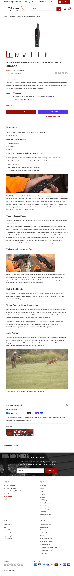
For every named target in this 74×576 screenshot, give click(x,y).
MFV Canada (44, 536)
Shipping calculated (19, 99)
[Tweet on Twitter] (63, 73)
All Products (12, 16)
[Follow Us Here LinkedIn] (22, 564)
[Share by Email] (66, 73)
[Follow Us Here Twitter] (8, 564)
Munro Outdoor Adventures (48, 547)
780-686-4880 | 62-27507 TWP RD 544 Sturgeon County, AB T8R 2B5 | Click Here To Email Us (31, 2)
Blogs (42, 488)
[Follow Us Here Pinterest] (15, 564)
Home (5, 16)
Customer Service (9, 533)
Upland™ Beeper (17, 207)
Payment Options (9, 536)
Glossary (43, 497)
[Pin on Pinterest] (59, 73)
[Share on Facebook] (56, 73)
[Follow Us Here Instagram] (11, 564)
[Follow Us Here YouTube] (18, 564)
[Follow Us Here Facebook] (5, 564)
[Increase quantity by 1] (25, 105)
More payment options (53, 116)
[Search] (58, 9)
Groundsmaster (45, 530)
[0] (69, 9)
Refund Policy (44, 509)
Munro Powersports (46, 550)
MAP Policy (43, 500)
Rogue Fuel (43, 553)
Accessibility (8, 524)
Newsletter (65, 2)
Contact (42, 494)
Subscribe (51, 470)
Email (5, 499)
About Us (43, 485)
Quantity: (9, 105)
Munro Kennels (45, 544)
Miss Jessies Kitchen (46, 541)
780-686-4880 (8, 496)
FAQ (5, 527)
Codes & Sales (8, 530)
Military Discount (45, 503)
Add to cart (21, 112)
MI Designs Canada (46, 538)
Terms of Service (45, 514)
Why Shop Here (8, 538)
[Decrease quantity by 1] (15, 105)
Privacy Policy (44, 506)
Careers (42, 491)
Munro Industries (45, 524)
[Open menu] (4, 8)
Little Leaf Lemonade (47, 533)
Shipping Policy (45, 511)
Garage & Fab (44, 527)
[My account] (65, 9)
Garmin (8, 70)
